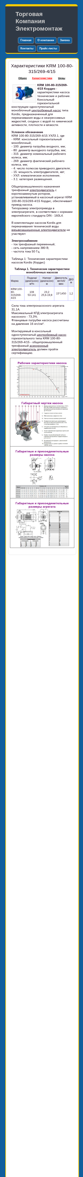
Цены (61, 78)
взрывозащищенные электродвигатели (38, 230)
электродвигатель (42, 190)
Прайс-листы (48, 48)
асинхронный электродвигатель (29, 347)
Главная (25, 40)
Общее (22, 78)
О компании (45, 40)
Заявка (65, 40)
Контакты (26, 48)
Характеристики (42, 78)
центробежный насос (46, 110)
